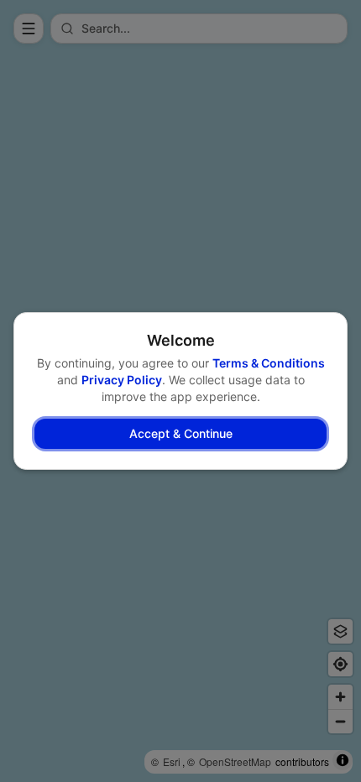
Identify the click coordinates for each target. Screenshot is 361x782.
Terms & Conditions (268, 363)
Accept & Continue (181, 433)
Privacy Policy (121, 380)
